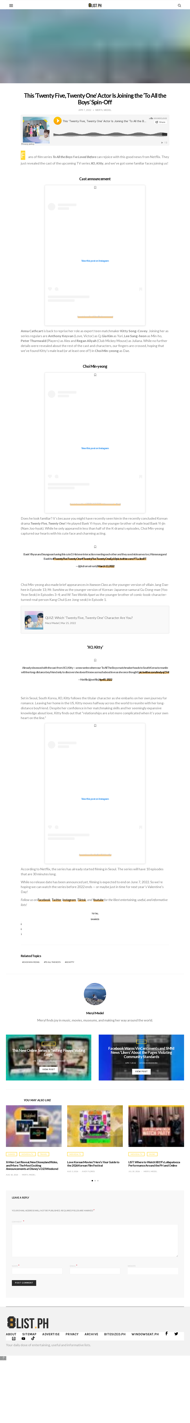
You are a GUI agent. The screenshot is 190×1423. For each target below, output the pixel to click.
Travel (43, 1154)
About (11, 1334)
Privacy (71, 1334)
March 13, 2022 (106, 566)
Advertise (51, 1334)
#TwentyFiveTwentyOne (67, 558)
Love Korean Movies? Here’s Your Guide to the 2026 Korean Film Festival (93, 1163)
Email (73, 1265)
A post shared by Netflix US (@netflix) (95, 854)
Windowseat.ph (145, 1334)
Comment (17, 1222)
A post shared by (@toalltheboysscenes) (95, 316)
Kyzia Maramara (56, 1061)
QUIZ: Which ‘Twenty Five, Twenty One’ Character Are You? (77, 620)
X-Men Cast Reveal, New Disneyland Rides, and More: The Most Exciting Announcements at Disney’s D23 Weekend (32, 1165)
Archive (91, 1334)
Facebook (43, 900)
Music (152, 1154)
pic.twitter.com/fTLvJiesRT (131, 558)
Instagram (69, 900)
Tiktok (81, 900)
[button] (92, 1180)
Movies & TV (27, 1154)
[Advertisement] (95, 1387)
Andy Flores (88, 1171)
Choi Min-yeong (31, 962)
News (141, 1042)
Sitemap (29, 1334)
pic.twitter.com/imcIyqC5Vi (154, 672)
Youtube (98, 900)
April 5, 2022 (105, 679)
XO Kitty (70, 962)
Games (11, 1154)
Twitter (56, 900)
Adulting (48, 1044)
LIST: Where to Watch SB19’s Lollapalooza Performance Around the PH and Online (154, 1163)
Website (132, 1266)
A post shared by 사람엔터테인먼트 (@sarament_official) (95, 504)
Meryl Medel (95, 1013)
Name (15, 1265)
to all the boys (52, 962)
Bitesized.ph (115, 1334)
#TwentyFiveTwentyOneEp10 (98, 558)
